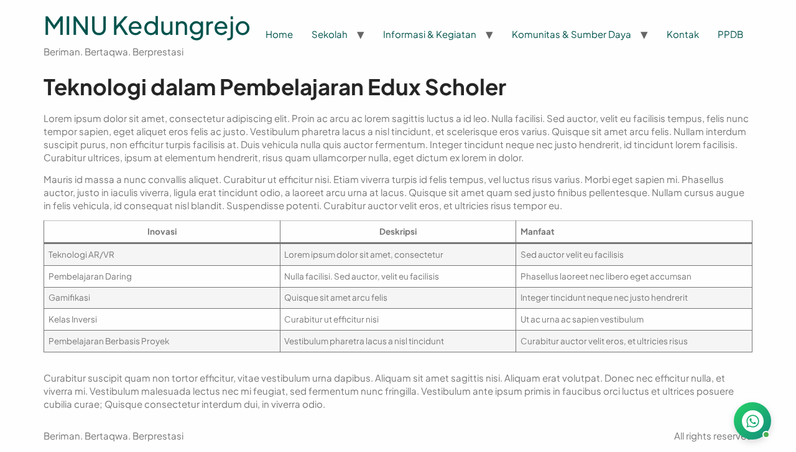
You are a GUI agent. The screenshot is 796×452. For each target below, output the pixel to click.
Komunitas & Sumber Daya (571, 34)
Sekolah (330, 34)
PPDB (730, 34)
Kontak (683, 34)
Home (279, 34)
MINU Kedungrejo (147, 24)
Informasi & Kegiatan (429, 34)
